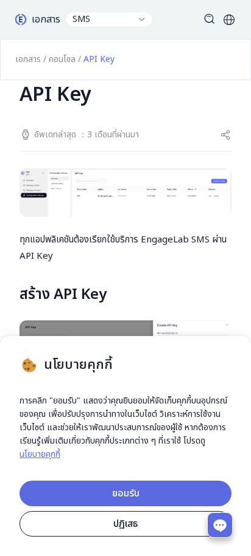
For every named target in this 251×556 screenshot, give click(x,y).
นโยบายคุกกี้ (39, 454)
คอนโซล (62, 59)
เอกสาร (28, 59)
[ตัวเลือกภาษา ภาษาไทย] (229, 19)
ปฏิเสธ (125, 524)
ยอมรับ (126, 493)
